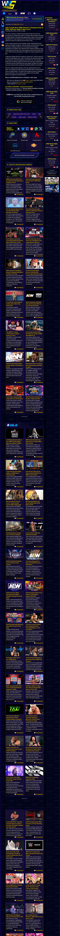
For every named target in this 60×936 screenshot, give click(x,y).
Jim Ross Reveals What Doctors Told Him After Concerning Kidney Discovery (34, 272)
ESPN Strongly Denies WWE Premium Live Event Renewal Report (34, 823)
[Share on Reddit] (32, 129)
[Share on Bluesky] (23, 129)
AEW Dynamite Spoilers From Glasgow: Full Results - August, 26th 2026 (34, 594)
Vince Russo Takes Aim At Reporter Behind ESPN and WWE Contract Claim (33, 473)
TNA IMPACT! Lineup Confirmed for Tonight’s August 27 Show (12, 333)
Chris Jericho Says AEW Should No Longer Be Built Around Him (13, 779)
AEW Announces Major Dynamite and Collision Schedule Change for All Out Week (14, 595)
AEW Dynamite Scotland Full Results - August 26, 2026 (34, 397)
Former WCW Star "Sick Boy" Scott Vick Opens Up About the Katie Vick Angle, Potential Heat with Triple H (14, 824)
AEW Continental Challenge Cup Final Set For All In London (14, 563)
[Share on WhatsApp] (36, 129)
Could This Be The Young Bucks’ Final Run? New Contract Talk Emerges (33, 887)
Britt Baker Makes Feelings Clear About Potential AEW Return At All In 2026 (33, 687)
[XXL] (21, 24)
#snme (34, 114)
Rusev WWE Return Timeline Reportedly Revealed (14, 886)
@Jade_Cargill (29, 80)
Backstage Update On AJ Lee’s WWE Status (13, 658)
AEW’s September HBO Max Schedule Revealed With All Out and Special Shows (33, 304)
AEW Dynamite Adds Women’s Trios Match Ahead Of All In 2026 (14, 626)
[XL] (19, 24)
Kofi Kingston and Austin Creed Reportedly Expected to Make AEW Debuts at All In (14, 240)
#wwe (9, 114)
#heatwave (52, 50)
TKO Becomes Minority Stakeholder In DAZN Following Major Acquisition (14, 717)
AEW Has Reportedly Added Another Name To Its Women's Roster (14, 365)
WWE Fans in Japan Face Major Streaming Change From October (34, 853)
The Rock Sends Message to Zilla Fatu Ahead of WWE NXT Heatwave (34, 659)
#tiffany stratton (32, 117)
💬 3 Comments (18, 870)
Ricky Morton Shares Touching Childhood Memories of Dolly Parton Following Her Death (33, 718)
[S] (14, 24)
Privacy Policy (52, 175)
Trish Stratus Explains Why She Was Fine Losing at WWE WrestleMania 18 (34, 333)
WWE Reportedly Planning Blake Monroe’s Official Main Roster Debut (33, 441)
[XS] (12, 24)
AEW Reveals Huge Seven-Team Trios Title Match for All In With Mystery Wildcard (34, 240)
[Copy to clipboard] (18, 129)
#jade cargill (22, 117)
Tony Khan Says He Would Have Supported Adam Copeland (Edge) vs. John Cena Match (33, 627)
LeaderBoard (33, 150)
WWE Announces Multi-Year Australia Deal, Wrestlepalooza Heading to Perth (14, 181)
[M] (16, 24)
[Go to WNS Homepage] (9, 5)
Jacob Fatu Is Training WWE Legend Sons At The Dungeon (14, 397)
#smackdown (52, 27)
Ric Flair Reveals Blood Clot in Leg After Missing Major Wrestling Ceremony (14, 210)
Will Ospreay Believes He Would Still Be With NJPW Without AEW (33, 503)
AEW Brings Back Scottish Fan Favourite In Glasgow (13, 533)
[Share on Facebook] (27, 129)
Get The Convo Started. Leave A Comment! (24, 155)
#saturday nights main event (21, 114)
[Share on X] (41, 129)
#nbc (39, 114)
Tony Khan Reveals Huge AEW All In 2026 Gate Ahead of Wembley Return (34, 210)
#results (14, 117)
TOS (48, 175)
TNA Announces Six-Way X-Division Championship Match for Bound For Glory (14, 272)
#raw (52, 41)
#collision (52, 74)
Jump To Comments (12, 140)
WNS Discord (28, 90)
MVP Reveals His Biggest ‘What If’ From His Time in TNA (14, 915)
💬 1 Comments (18, 224)
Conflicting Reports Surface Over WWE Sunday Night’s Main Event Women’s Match (14, 441)
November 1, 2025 (20, 83)
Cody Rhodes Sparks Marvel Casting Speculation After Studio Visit (14, 304)
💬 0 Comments (18, 194)
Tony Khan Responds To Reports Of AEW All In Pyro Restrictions (33, 563)
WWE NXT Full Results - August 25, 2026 (32, 778)
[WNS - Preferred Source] (24, 101)
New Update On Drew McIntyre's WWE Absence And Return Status (34, 916)
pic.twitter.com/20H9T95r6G (25, 82)
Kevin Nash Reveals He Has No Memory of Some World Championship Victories (33, 749)
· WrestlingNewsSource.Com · (9, 10)
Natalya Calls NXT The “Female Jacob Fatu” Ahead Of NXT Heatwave (14, 749)
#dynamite (52, 62)
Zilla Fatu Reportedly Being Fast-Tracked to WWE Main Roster (33, 181)
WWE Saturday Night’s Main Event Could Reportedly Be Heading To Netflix (14, 687)
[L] (17, 24)
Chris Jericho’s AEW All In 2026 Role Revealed (33, 533)
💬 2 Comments (38, 486)
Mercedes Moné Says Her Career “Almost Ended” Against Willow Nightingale (13, 503)
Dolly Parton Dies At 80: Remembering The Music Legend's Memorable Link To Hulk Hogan (14, 854)
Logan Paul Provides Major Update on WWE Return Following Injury (13, 473)
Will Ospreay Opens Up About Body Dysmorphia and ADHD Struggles (34, 365)
